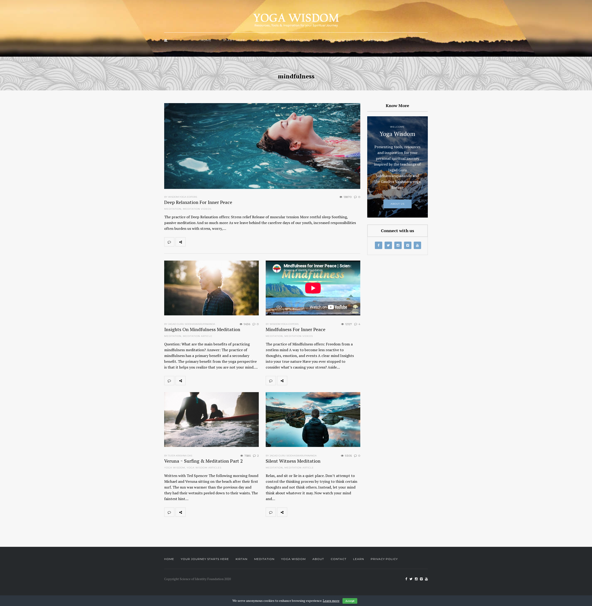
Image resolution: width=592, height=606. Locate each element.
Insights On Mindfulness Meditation (202, 329)
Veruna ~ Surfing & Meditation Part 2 (203, 461)
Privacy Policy (384, 559)
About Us (377, 40)
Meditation (297, 40)
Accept (350, 601)
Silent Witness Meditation (293, 461)
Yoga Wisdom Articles (204, 467)
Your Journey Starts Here (205, 559)
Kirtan (263, 40)
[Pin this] (221, 241)
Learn (358, 559)
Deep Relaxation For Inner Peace (198, 202)
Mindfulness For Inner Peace (295, 329)
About (318, 559)
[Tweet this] (201, 241)
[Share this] (190, 241)
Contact (338, 559)
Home (206, 40)
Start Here (234, 40)
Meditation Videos (197, 208)
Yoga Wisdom (338, 40)
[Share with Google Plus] (211, 241)
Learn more (331, 600)
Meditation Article (197, 336)
